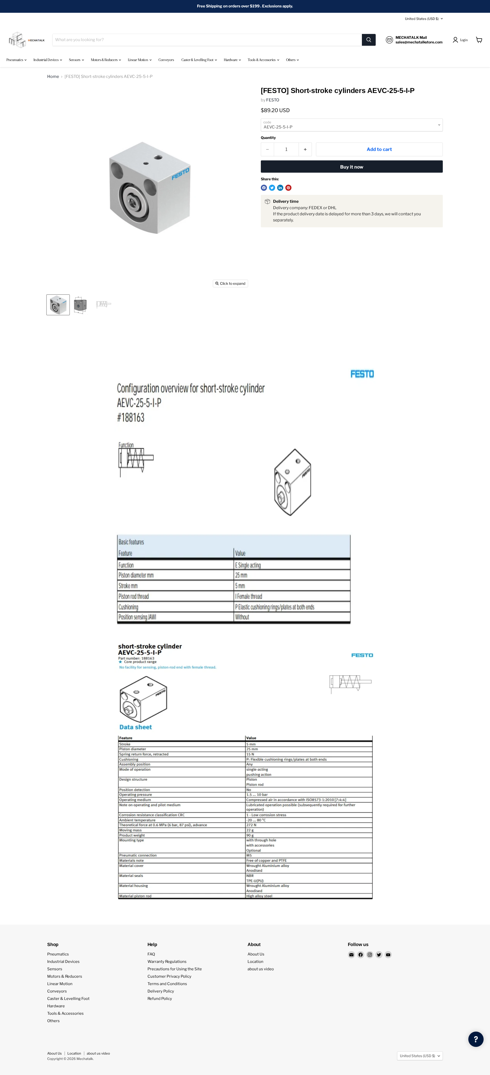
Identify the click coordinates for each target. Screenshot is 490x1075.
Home (53, 76)
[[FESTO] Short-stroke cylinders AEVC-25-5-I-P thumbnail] (58, 305)
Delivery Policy (161, 991)
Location (255, 961)
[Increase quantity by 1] (305, 150)
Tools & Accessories (262, 59)
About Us (256, 954)
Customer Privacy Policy (169, 976)
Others (291, 59)
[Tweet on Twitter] (272, 188)
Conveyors (166, 59)
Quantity (268, 138)
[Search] (369, 40)
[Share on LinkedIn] (280, 188)
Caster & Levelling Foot (197, 59)
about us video (261, 969)
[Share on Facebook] (264, 188)
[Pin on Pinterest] (288, 188)
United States (422, 19)
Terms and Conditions (167, 984)
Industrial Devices (46, 59)
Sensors (75, 59)
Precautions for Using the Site (175, 969)
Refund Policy (160, 998)
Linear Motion (138, 59)
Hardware (231, 59)
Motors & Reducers (104, 59)
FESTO (272, 100)
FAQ (151, 954)
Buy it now (351, 167)
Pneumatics (15, 59)
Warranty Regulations (167, 961)
